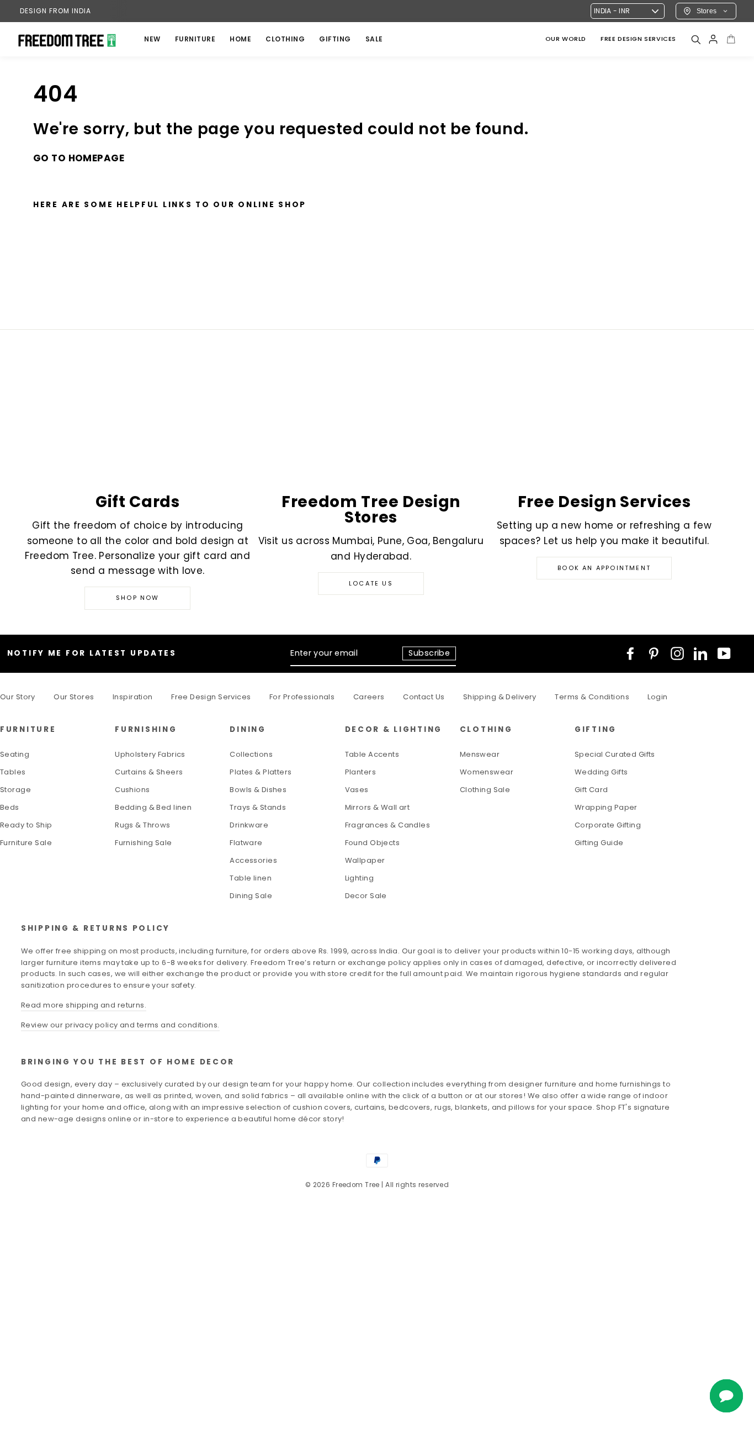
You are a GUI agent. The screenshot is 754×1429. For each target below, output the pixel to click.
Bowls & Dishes (258, 789)
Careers (369, 697)
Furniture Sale (26, 842)
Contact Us (423, 697)
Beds (9, 807)
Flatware (246, 842)
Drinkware (249, 825)
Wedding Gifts (601, 772)
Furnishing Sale (143, 842)
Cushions (132, 789)
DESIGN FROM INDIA (55, 10)
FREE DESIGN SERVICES (638, 38)
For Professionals (301, 697)
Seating (14, 754)
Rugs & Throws (143, 825)
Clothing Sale (485, 789)
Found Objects (372, 842)
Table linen (251, 878)
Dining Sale (251, 895)
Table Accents (372, 754)
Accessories (253, 860)
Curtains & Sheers (149, 772)
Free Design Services (211, 697)
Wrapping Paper (606, 807)
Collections (251, 754)
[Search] (695, 39)
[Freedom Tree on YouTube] (724, 653)
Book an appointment (604, 567)
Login (657, 697)
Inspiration (133, 697)
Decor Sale (366, 895)
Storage (15, 789)
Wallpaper (365, 860)
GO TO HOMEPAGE (78, 158)
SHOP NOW (138, 597)
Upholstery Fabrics (150, 754)
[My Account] (713, 39)
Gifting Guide (599, 842)
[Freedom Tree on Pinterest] (653, 653)
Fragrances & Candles (388, 825)
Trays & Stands (258, 807)
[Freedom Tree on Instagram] (677, 653)
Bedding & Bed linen (153, 807)
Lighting (359, 878)
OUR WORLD (565, 38)
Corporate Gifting (608, 825)
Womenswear (486, 772)
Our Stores (74, 697)
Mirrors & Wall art (377, 807)
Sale (374, 39)
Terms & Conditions (592, 697)
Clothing (285, 39)
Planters (360, 772)
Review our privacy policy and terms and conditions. (120, 1025)
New (152, 39)
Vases (357, 789)
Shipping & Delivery (500, 697)
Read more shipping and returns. (83, 1005)
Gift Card (591, 789)
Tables (13, 772)
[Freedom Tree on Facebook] (630, 653)
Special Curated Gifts (615, 754)
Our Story (17, 697)
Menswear (480, 754)
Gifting (335, 39)
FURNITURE (195, 39)
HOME (240, 39)
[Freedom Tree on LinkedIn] (700, 653)
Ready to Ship (26, 825)
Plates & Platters (260, 772)
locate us (371, 583)
